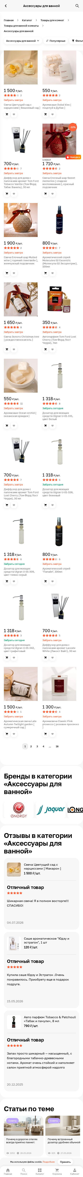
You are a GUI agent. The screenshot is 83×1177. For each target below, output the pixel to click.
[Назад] (5, 5)
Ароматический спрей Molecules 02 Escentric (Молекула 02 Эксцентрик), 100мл (59, 262)
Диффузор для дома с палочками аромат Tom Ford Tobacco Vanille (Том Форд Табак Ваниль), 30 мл (21, 182)
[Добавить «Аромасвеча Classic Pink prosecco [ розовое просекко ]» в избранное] (52, 734)
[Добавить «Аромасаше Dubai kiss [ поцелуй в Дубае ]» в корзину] (45, 114)
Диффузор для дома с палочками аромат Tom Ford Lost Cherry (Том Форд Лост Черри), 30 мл (21, 494)
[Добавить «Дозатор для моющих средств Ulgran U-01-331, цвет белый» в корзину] (45, 426)
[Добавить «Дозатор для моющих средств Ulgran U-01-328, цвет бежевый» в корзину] (45, 505)
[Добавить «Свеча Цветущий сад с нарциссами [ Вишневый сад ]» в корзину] (7, 114)
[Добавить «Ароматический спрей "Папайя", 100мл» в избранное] (52, 581)
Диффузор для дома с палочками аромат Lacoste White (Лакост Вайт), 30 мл (59, 648)
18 (57, 746)
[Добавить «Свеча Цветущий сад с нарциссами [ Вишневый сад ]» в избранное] (14, 114)
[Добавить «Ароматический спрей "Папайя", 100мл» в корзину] (45, 581)
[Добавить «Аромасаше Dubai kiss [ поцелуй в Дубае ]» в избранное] (52, 114)
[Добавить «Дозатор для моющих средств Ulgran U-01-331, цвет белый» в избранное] (52, 426)
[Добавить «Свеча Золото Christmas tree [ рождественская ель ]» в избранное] (14, 349)
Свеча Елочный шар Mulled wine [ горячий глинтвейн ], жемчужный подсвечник (21, 260)
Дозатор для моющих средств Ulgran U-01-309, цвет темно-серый (19, 571)
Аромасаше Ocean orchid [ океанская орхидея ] (20, 414)
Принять (65, 1161)
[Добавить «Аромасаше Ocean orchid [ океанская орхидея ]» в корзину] (7, 426)
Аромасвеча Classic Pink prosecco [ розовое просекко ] (60, 724)
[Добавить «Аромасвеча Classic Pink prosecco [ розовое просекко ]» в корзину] (45, 734)
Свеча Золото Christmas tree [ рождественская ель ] (21, 338)
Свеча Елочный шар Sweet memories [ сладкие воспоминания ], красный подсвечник (58, 182)
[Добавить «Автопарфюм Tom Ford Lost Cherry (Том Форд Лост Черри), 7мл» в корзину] (45, 349)
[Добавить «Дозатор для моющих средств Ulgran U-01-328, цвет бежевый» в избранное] (52, 505)
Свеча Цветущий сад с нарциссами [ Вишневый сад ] (22, 106)
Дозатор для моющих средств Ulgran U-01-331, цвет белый (57, 416)
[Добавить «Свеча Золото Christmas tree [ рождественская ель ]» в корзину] (7, 349)
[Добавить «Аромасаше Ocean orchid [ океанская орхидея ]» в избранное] (14, 426)
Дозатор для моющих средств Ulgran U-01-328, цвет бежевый (57, 492)
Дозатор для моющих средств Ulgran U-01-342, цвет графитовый (19, 648)
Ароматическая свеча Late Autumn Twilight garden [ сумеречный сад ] (20, 724)
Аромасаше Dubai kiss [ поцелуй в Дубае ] (56, 106)
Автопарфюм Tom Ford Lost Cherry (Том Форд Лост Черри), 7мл (59, 339)
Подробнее (49, 1162)
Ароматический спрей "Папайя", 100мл (56, 570)
